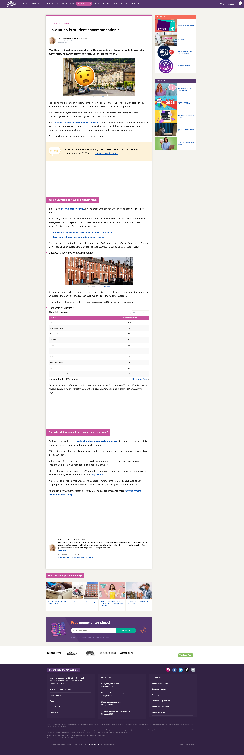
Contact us (54, 713)
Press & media (55, 707)
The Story (53, 689)
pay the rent (97, 475)
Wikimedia (104, 97)
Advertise (53, 701)
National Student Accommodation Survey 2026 (78, 122)
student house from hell (106, 153)
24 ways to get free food (110, 684)
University (53, 317)
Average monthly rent (129, 317)
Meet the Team (65, 689)
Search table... (138, 312)
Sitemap (81, 744)
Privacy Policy (72, 744)
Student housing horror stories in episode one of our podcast (82, 232)
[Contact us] (193, 670)
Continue (125, 630)
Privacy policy (105, 637)
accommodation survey (72, 209)
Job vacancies (55, 695)
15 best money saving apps (111, 702)
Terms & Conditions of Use (56, 744)
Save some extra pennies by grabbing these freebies (78, 237)
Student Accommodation (59, 24)
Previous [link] (137, 379)
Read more (62, 550)
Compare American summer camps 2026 (116, 711)
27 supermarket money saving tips (114, 693)
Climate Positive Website (188, 744)
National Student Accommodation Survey (97, 441)
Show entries (58, 312)
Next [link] (145, 379)
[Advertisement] (99, 178)
